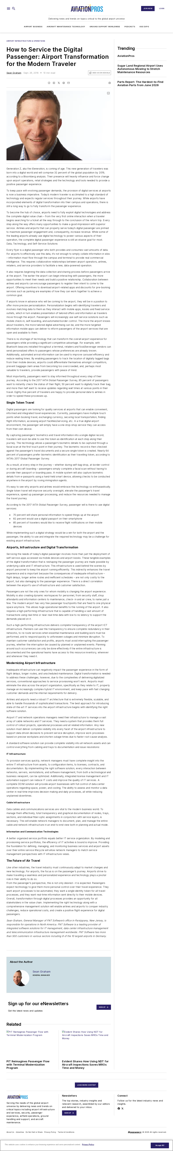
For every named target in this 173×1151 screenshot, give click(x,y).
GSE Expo (144, 27)
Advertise (20, 1132)
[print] (109, 83)
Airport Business (33, 27)
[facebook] (49, 83)
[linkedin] (54, 83)
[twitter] (58, 83)
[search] (14, 8)
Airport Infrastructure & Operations (25, 41)
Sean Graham (13, 72)
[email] (68, 83)
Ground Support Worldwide (105, 27)
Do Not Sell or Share (34, 1132)
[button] (8, 8)
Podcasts (129, 27)
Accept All (159, 1145)
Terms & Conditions (66, 1132)
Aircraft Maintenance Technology (66, 27)
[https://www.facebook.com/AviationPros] (118, 1108)
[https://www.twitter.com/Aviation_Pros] (122, 1108)
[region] (86, 1145)
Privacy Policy (50, 1132)
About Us (10, 1132)
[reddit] (63, 83)
